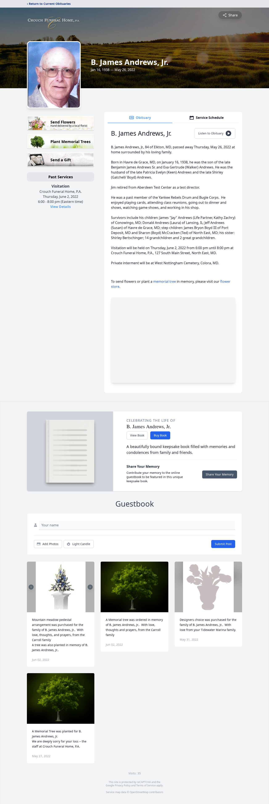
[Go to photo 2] (62, 610)
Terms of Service (146, 785)
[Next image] (90, 587)
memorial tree (164, 281)
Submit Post (223, 544)
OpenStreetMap (139, 792)
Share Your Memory (219, 474)
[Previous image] (31, 587)
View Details (60, 206)
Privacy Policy (123, 785)
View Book (137, 435)
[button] (61, 587)
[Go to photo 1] (59, 610)
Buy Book (160, 435)
